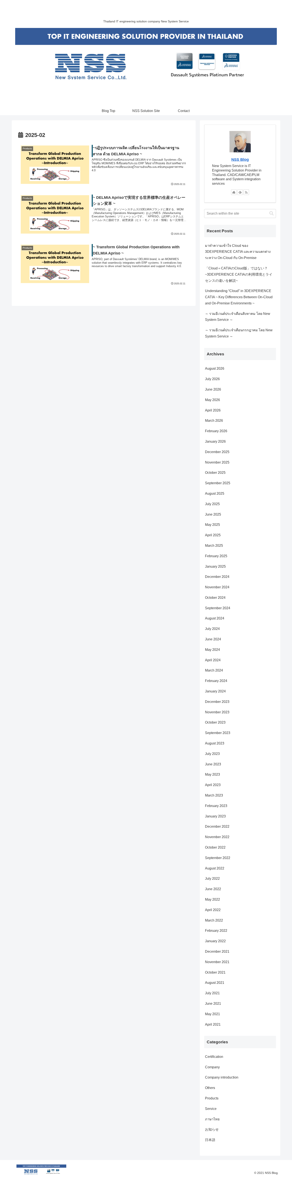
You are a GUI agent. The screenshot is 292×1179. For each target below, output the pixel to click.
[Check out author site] (234, 192)
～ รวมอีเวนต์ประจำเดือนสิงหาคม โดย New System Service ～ (237, 317)
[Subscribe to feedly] (240, 192)
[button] (271, 213)
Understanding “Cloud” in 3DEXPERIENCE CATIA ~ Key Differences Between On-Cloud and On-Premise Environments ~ (239, 297)
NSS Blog (240, 159)
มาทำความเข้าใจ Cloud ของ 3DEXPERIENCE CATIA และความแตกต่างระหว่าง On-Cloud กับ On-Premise (238, 252)
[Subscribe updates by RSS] (246, 192)
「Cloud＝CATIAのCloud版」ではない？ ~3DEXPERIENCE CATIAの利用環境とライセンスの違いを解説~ (238, 274)
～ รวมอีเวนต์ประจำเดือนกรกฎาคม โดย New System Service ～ (239, 333)
